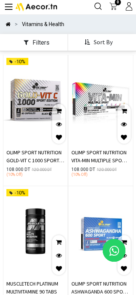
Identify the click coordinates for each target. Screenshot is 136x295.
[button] (99, 42)
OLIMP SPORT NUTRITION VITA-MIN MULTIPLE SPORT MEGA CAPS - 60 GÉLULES (99, 157)
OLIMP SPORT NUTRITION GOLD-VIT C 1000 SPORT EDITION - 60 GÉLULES (34, 157)
